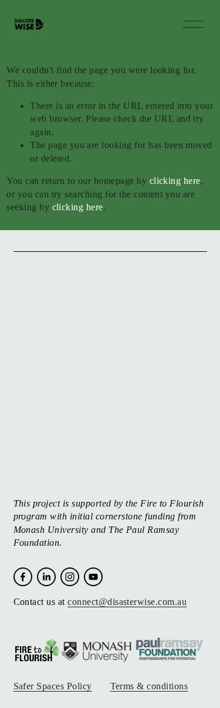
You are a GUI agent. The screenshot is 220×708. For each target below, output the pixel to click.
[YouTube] (93, 576)
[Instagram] (69, 576)
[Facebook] (22, 576)
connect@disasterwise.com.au (127, 602)
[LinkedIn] (46, 576)
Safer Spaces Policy (52, 686)
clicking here (175, 181)
